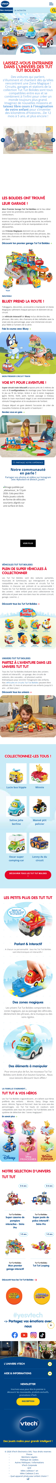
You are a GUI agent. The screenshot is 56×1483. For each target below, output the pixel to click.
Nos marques (6, 10)
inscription (28, 1401)
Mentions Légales (29, 1457)
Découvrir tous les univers (15, 692)
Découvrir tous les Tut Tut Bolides (19, 604)
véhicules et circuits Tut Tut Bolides (22, 682)
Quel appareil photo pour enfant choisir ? (29, 1476)
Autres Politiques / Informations (29, 1462)
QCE (29, 1468)
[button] (15, 498)
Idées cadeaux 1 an (29, 1470)
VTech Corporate (29, 1465)
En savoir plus (8, 1117)
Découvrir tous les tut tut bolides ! (28, 874)
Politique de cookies (29, 1459)
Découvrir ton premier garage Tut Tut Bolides (26, 243)
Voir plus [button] (28, 543)
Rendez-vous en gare (12, 412)
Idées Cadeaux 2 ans (29, 1473)
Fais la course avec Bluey (15, 329)
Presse (29, 1454)
